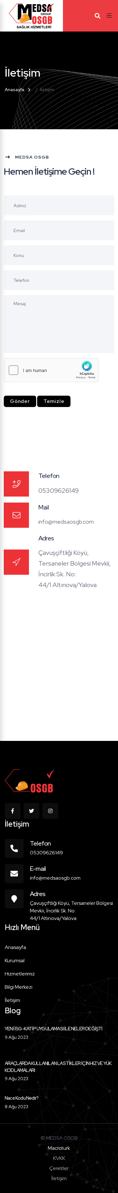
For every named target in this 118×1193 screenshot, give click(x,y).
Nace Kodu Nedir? (21, 1098)
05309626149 (46, 852)
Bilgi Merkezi (18, 987)
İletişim (12, 1000)
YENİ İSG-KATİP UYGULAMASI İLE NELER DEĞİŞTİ (54, 1029)
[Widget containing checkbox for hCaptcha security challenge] (51, 370)
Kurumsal (15, 960)
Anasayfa (14, 89)
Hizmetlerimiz (20, 973)
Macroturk (59, 1148)
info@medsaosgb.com (66, 521)
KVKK (59, 1158)
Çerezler (59, 1168)
